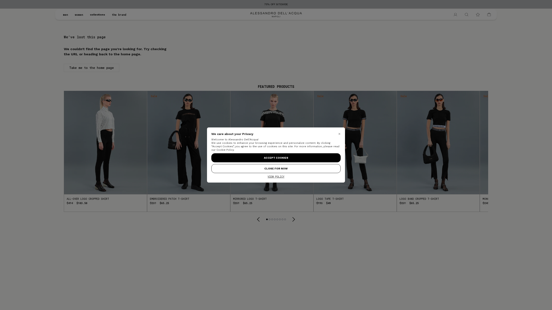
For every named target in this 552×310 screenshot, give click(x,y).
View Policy (276, 176)
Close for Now (276, 168)
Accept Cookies (276, 157)
